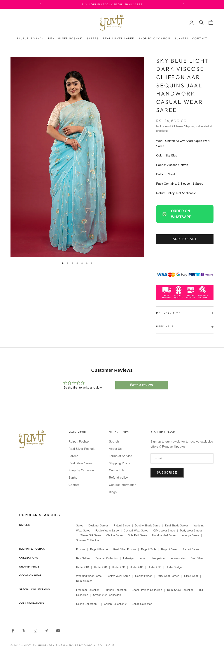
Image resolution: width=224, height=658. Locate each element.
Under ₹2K (100, 567)
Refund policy (118, 477)
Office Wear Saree (164, 530)
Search (114, 441)
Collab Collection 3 (143, 604)
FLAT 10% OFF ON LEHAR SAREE (119, 4)
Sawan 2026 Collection (107, 595)
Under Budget (174, 567)
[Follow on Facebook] (12, 630)
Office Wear (191, 576)
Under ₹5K (154, 567)
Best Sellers (83, 558)
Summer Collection (87, 540)
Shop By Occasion (154, 38)
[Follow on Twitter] (24, 630)
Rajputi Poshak (30, 38)
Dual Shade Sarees (177, 525)
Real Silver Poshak (65, 38)
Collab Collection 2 (115, 604)
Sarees (93, 38)
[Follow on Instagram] (35, 630)
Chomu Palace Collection (147, 590)
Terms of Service (120, 456)
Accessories (178, 558)
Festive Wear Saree (107, 530)
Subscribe (167, 472)
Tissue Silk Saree (90, 535)
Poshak (80, 549)
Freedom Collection (88, 590)
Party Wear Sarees (191, 530)
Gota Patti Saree (137, 535)
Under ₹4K (136, 567)
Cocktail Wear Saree (136, 530)
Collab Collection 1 (88, 604)
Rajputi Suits (148, 549)
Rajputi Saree (122, 525)
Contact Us (116, 470)
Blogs (113, 492)
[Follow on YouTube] (58, 630)
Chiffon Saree (114, 535)
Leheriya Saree (190, 535)
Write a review (141, 385)
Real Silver (197, 558)
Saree (79, 525)
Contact (199, 38)
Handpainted (158, 558)
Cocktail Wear (143, 576)
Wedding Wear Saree (89, 576)
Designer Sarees (98, 525)
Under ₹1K (82, 567)
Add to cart (185, 239)
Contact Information (122, 484)
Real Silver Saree (118, 38)
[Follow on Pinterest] (47, 630)
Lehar (142, 558)
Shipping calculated (196, 126)
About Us (115, 448)
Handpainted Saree (164, 535)
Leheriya (128, 558)
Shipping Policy (119, 463)
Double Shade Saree (147, 525)
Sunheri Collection (116, 590)
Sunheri (181, 38)
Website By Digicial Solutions (90, 645)
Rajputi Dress (169, 549)
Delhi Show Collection (180, 590)
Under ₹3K (118, 567)
